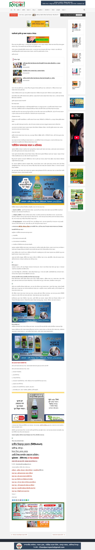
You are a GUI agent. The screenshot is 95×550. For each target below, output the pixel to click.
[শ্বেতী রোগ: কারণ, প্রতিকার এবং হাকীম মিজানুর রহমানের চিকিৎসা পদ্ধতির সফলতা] (74, 40)
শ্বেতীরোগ (14, 470)
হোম (11, 10)
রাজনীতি (23, 10)
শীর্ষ (14, 10)
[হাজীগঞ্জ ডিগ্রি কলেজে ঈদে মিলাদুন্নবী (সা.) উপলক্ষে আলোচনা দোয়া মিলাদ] (51, 15)
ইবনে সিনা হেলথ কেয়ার (20, 451)
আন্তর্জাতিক (40, 10)
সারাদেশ (28, 10)
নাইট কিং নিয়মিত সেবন (45, 425)
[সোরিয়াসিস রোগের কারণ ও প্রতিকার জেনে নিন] (74, 26)
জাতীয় (18, 10)
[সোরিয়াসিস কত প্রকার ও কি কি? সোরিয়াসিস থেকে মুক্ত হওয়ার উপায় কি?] (74, 55)
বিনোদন (53, 10)
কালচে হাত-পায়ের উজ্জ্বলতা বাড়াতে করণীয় (20, 534)
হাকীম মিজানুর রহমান (21, 444)
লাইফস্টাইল (47, 10)
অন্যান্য (63, 10)
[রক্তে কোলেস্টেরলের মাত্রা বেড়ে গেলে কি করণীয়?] (74, 83)
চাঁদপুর (34, 10)
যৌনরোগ (23, 470)
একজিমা (18, 470)
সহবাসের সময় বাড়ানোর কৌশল (58, 534)
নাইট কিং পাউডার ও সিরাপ (24, 226)
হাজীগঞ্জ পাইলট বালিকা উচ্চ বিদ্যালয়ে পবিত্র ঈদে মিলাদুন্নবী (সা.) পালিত (33, 15)
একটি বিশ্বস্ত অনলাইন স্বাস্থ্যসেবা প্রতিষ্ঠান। (25, 455)
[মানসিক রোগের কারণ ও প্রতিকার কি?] (74, 71)
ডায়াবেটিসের (36, 470)
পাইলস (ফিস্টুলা (28, 470)
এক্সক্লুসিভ (58, 10)
